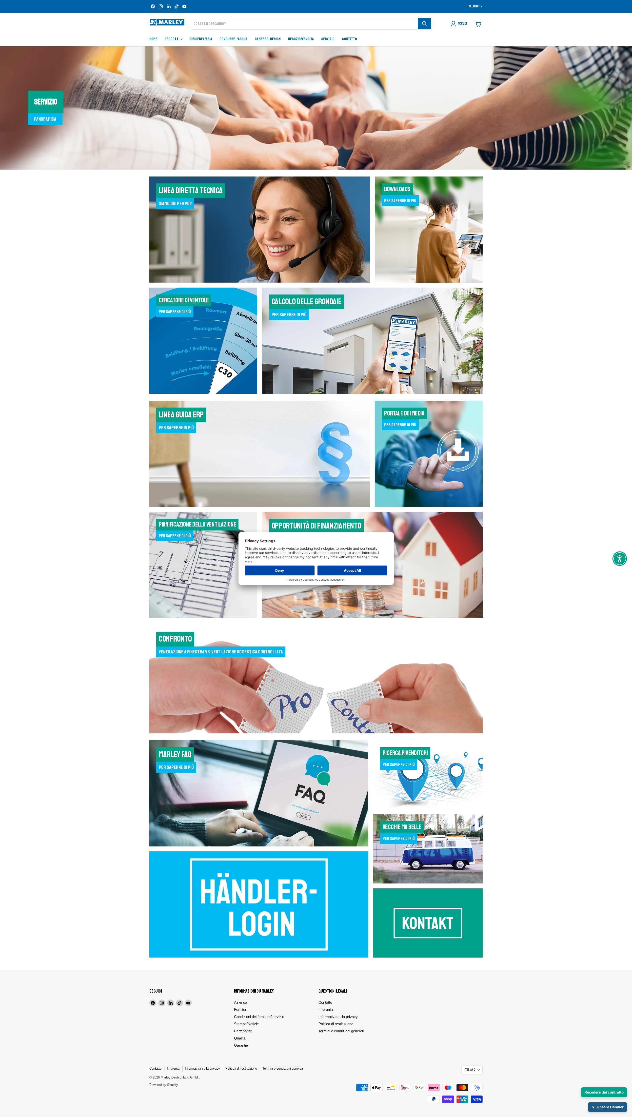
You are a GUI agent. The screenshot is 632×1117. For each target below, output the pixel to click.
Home (153, 39)
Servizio (328, 39)
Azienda (240, 1002)
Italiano (473, 6)
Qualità (239, 1038)
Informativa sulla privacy (338, 1017)
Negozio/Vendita (301, 39)
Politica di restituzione (335, 1024)
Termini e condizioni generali (341, 1031)
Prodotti (172, 39)
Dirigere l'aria (200, 39)
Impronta (325, 1009)
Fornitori (240, 1009)
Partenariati (243, 1031)
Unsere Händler (610, 1107)
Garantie (241, 1045)
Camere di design (268, 39)
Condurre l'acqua (233, 39)
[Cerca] (424, 23)
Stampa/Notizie (246, 1024)
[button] (619, 558)
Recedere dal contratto (604, 1092)
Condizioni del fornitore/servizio (259, 1017)
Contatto (349, 39)
